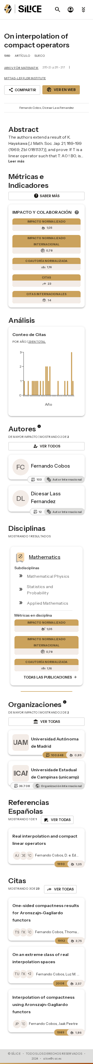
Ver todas (46, 722)
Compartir (22, 90)
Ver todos (46, 446)
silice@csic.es (52, 1058)
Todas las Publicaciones (50, 677)
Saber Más (47, 196)
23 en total (37, 342)
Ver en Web (61, 90)
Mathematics (44, 557)
